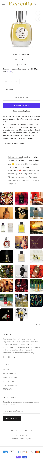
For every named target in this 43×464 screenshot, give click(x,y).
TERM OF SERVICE (10, 377)
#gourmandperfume (30, 170)
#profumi (12, 180)
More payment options (21, 111)
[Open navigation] (3, 4)
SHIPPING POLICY (10, 385)
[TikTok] (15, 356)
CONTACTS (7, 389)
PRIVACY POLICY (9, 373)
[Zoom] (38, 13)
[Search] (36, 4)
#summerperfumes (16, 174)
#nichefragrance (30, 177)
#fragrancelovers (15, 177)
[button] (21, 198)
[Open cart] (40, 4)
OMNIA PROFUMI (21, 54)
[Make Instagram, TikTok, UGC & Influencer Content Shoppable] (38, 325)
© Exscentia (21, 435)
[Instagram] (9, 356)
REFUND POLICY (9, 381)
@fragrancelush (15, 157)
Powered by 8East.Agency (21, 438)
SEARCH (6, 370)
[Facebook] (4, 356)
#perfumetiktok (31, 174)
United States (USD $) (20, 430)
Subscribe (11, 419)
